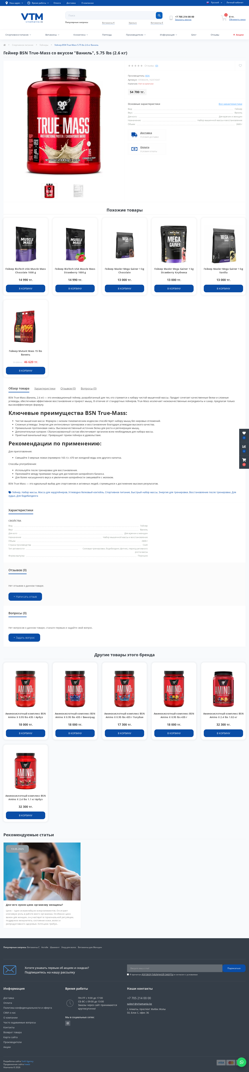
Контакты (9, 1027)
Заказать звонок (183, 19)
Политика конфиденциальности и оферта (27, 1007)
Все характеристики (230, 104)
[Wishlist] (240, 66)
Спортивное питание (16, 34)
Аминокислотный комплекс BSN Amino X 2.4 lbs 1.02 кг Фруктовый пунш (223, 717)
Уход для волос (68, 947)
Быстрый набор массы (144, 492)
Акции (240, 34)
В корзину (25, 288)
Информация (167, 34)
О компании (87, 3)
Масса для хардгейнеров (52, 492)
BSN (147, 75)
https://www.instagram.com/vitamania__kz (67, 1023)
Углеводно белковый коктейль (86, 492)
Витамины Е (157, 22)
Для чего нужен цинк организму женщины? (34, 904)
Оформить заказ (237, 19)
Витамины (51, 34)
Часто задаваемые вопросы (19, 1022)
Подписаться (234, 968)
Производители (134, 34)
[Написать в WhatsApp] (241, 1062)
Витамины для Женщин (90, 947)
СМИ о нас (9, 1012)
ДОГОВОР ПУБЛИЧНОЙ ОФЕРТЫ (157, 974)
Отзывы (215, 34)
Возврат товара (12, 1032)
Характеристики (44, 388)
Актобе (44, 947)
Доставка (71, 3)
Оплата (57, 3)
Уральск (133, 22)
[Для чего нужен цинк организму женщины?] (42, 871)
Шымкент (55, 947)
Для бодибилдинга (27, 495)
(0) (156, 65)
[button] (244, 462)
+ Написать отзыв (25, 596)
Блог (193, 34)
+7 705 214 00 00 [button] (139, 998)
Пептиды (107, 34)
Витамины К (108, 22)
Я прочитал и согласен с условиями (164, 974)
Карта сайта (10, 1037)
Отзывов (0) (68, 388)
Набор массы (29, 492)
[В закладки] (43, 222)
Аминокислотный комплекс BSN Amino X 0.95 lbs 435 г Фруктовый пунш (174, 717)
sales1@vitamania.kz (139, 1003)
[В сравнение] (43, 227)
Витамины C (33, 947)
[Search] (159, 15)
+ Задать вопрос (24, 637)
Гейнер (16, 492)
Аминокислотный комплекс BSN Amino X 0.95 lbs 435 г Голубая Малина (124, 717)
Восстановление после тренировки (210, 492)
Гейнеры (44, 45)
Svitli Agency (27, 1061)
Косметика (79, 34)
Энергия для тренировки (173, 492)
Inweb (27, 1064)
